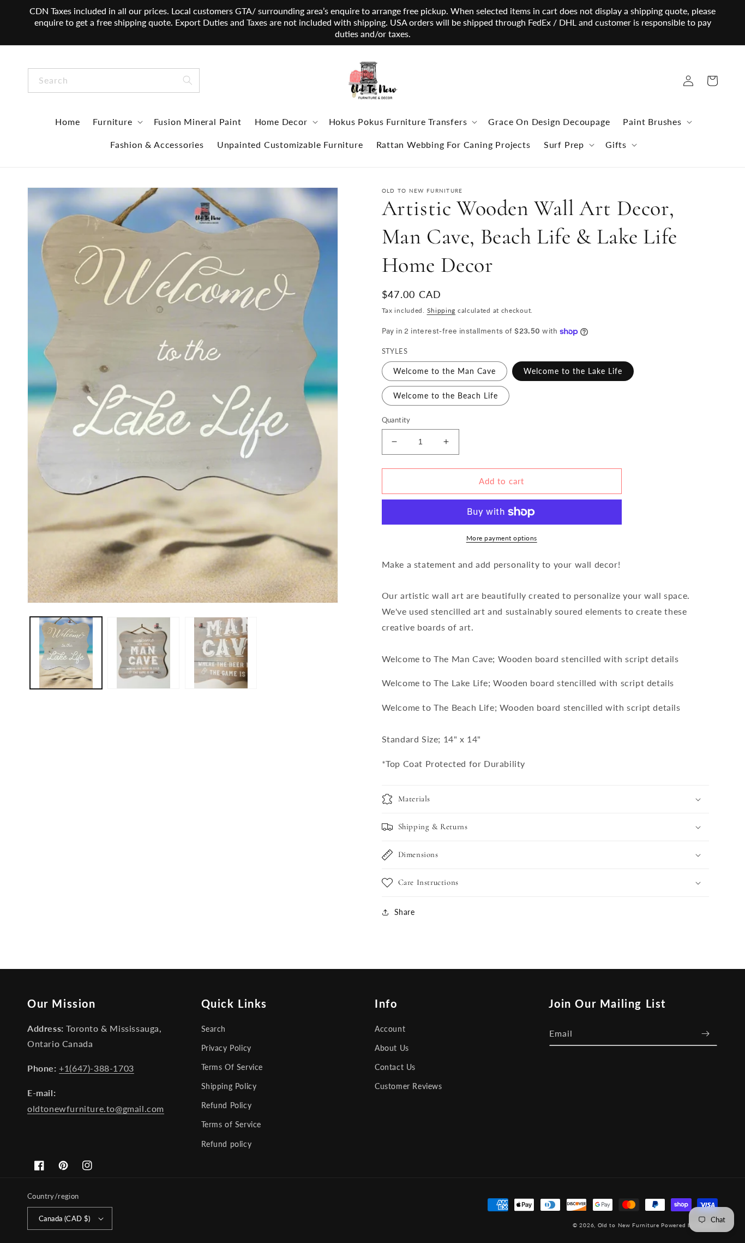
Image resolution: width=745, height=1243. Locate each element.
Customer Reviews (408, 1086)
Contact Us (395, 1067)
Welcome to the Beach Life (445, 395)
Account (390, 1028)
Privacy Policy (226, 1047)
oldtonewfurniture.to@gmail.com (95, 1108)
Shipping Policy (229, 1086)
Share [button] (404, 912)
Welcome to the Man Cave (444, 371)
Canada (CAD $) (65, 1218)
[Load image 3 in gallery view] (143, 653)
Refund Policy (226, 1105)
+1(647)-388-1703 (96, 1068)
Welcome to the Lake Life (573, 371)
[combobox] (114, 80)
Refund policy (226, 1144)
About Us (392, 1047)
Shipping (441, 310)
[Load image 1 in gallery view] (66, 653)
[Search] (188, 80)
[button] (116, 121)
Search (213, 1028)
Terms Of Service (232, 1067)
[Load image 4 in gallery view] (221, 653)
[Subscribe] (705, 1033)
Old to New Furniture (628, 1225)
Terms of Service (231, 1124)
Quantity (396, 419)
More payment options (501, 538)
